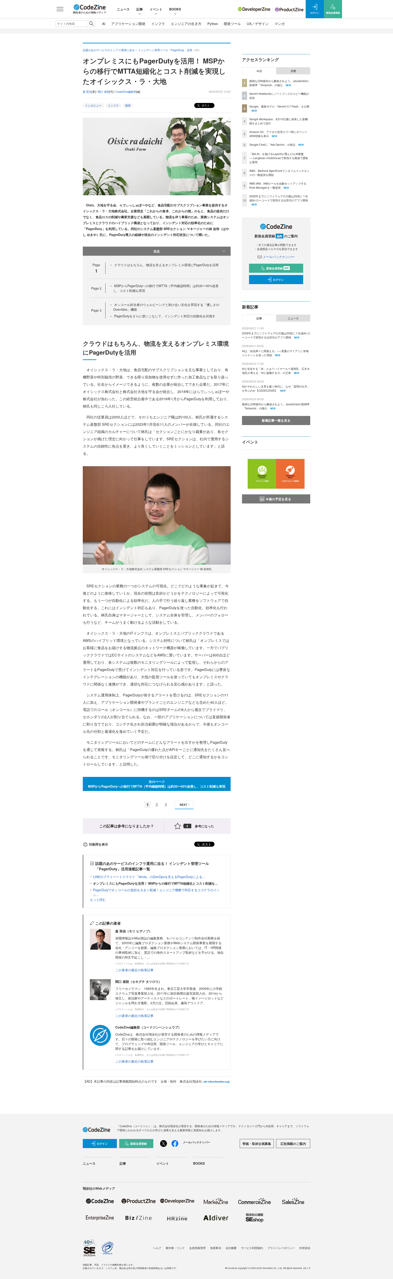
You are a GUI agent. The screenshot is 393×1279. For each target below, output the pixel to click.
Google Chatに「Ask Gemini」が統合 (272, 144)
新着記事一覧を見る (276, 420)
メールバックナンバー (279, 256)
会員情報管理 (197, 1248)
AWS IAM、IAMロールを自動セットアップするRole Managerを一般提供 (277, 185)
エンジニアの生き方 (186, 23)
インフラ (158, 23)
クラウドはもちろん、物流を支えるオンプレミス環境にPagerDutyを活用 (166, 265)
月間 (293, 71)
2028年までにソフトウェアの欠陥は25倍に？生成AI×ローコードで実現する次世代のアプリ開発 (278, 198)
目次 (157, 251)
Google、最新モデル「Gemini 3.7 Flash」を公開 (279, 106)
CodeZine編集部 (126, 91)
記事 (139, 9)
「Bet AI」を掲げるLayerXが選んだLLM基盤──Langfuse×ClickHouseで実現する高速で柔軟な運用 (278, 158)
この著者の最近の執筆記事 (134, 970)
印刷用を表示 (98, 844)
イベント (156, 9)
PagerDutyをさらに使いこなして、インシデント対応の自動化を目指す (164, 316)
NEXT (183, 805)
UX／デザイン (258, 23)
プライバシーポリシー (281, 1248)
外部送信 (304, 1248)
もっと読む (98, 899)
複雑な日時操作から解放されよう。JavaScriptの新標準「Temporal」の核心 (279, 83)
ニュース (123, 9)
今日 (259, 71)
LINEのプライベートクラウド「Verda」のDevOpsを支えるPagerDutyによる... (149, 876)
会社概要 (231, 1248)
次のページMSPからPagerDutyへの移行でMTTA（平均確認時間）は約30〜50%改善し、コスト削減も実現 (156, 783)
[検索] (91, 23)
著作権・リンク (175, 1248)
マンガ (280, 23)
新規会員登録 (277, 268)
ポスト (205, 105)
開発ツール (232, 23)
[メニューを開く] (60, 9)
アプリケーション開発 (128, 23)
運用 (128, 105)
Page (96, 288)
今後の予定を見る (278, 499)
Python (212, 23)
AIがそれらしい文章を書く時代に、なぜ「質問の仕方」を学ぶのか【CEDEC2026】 (276, 388)
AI (103, 23)
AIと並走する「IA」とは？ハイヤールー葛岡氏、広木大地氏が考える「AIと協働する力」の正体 (276, 371)
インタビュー (93, 105)
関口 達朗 (103, 91)
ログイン (278, 280)
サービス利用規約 (252, 1248)
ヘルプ (157, 1248)
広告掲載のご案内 (293, 1143)
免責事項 (215, 1248)
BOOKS (175, 9)
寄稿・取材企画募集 (256, 1143)
